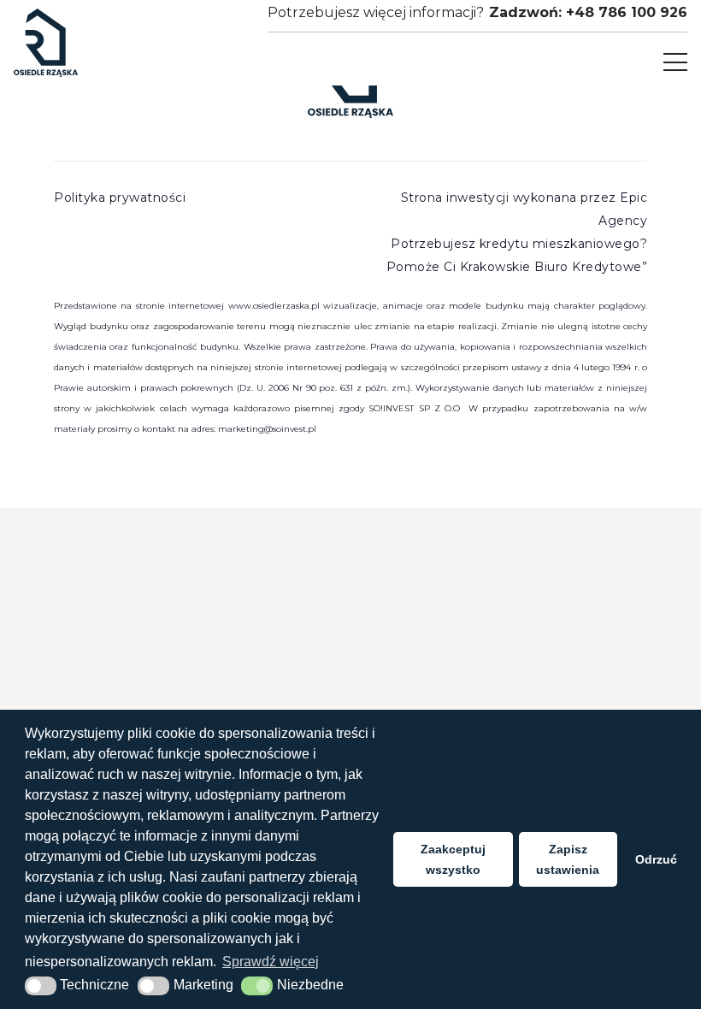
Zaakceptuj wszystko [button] (453, 859)
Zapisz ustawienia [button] (567, 859)
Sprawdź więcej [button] (270, 961)
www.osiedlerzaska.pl (274, 305)
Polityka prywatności (120, 197)
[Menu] (675, 62)
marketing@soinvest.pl (267, 428)
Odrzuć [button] (655, 859)
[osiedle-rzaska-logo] (46, 43)
